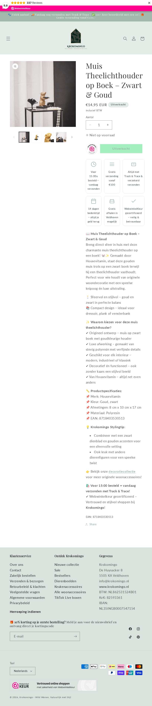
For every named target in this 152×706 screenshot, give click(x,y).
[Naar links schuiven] (14, 137)
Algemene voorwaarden (27, 598)
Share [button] (93, 524)
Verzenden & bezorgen (27, 581)
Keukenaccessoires (68, 587)
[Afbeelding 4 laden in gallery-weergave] (61, 137)
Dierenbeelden (65, 581)
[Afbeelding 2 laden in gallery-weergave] (36, 137)
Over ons (16, 565)
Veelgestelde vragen (25, 592)
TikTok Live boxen (67, 598)
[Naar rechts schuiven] (72, 137)
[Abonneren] (75, 636)
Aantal (90, 117)
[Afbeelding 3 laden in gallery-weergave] (49, 137)
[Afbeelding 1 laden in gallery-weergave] (24, 137)
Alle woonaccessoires (70, 592)
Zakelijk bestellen (23, 575)
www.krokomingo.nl (114, 587)
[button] (8, 38)
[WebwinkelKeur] (92, 149)
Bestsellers (62, 575)
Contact (15, 570)
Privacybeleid (20, 603)
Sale (57, 570)
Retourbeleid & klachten (28, 587)
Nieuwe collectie (66, 565)
